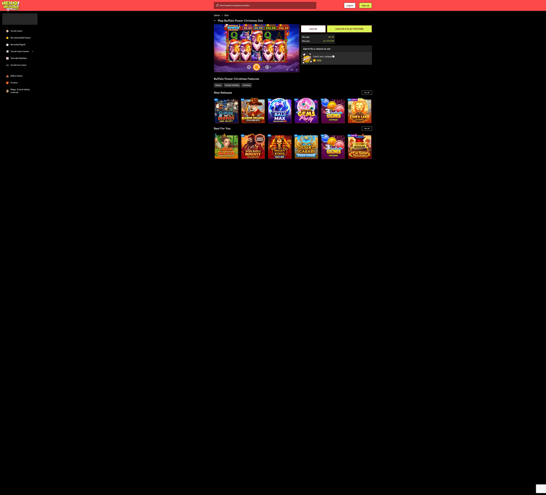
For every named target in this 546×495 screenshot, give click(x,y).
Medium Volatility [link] (232, 85)
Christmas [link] (246, 85)
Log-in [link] (350, 5)
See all (367, 92)
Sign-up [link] (365, 5)
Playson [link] (218, 85)
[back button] (215, 21)
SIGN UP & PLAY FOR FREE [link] (349, 29)
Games (217, 15)
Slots (226, 15)
